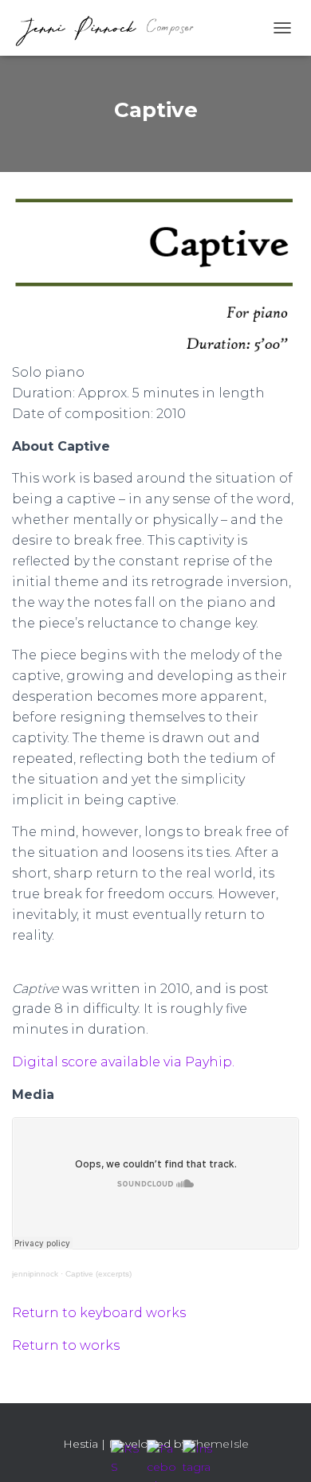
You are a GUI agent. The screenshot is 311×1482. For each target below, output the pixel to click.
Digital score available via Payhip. (123, 1061)
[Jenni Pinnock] (109, 28)
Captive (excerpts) (98, 1273)
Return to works (66, 1345)
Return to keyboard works (99, 1312)
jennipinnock (35, 1273)
